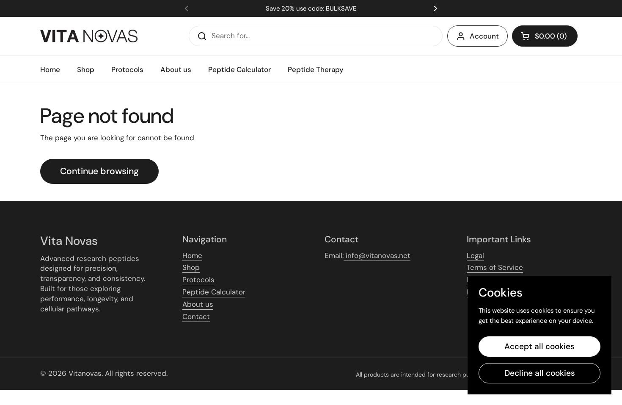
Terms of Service (495, 267)
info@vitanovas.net (377, 255)
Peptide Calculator (213, 292)
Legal (475, 255)
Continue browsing (99, 171)
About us (197, 304)
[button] (545, 36)
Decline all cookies (539, 373)
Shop (191, 267)
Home (192, 255)
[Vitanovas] (89, 36)
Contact (196, 316)
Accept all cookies (539, 346)
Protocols (198, 279)
